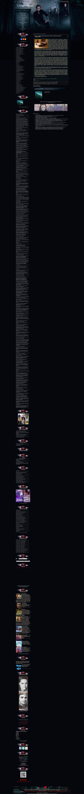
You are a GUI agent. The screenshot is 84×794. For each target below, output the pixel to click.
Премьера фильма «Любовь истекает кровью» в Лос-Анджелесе (21, 286)
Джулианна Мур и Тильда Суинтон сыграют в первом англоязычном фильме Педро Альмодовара (22, 344)
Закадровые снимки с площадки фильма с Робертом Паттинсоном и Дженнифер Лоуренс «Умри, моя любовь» (22, 227)
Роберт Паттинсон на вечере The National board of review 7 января (22, 175)
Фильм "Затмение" (19, 51)
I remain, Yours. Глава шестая (20, 543)
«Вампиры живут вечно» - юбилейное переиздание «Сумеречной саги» (21, 167)
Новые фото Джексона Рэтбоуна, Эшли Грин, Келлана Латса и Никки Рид (22, 238)
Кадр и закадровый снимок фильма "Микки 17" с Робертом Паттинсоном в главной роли (22, 198)
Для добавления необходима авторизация (23, 585)
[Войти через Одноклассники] (25, 39)
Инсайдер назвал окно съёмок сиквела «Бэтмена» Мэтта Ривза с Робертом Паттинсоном (22, 391)
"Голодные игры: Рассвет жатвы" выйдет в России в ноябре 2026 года (22, 126)
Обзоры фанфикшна (20, 59)
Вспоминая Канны (19, 243)
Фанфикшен (18, 57)
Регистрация (50, 102)
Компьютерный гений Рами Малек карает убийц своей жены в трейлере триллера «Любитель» (22, 184)
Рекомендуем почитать (20, 88)
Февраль (39, 33)
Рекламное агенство (20, 89)
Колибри (17, 527)
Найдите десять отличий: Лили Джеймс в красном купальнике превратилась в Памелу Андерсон (49, 128)
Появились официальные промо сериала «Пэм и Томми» (43, 121)
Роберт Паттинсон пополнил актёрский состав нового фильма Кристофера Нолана (22, 186)
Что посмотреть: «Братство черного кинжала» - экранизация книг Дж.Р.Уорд (21, 143)
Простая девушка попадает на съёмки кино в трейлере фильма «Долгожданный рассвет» (22, 333)
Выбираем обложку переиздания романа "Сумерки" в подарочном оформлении (22, 122)
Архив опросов (25, 740)
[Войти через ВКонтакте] (21, 39)
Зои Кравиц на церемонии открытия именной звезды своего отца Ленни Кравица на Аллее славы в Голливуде (22, 273)
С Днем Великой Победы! (20, 254)
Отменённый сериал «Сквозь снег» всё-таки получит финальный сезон (22, 270)
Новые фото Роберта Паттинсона (21, 212)
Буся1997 (24, 765)
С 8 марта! (17, 116)
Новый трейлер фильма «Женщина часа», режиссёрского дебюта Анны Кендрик (22, 209)
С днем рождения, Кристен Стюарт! (21, 266)
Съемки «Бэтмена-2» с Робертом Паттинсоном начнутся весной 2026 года (22, 145)
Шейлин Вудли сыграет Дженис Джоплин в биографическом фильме (22, 219)
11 (24, 721)
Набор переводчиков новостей (20, 435)
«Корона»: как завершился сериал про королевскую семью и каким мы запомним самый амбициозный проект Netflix (22, 406)
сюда (56, 83)
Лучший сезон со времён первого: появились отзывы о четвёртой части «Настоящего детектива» (21, 383)
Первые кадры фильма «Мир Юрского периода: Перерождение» (21, 217)
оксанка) (21, 765)
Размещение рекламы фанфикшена (23, 653)
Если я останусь (19, 75)
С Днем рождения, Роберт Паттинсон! (21, 158)
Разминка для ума (19, 86)
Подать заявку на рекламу (23, 503)
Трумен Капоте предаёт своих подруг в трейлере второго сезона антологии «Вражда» (22, 385)
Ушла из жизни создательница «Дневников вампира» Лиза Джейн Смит (22, 165)
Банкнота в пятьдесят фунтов (20, 517)
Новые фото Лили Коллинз (20, 196)
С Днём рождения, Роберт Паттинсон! (21, 253)
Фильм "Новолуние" (19, 50)
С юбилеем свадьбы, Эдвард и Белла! (47, 92)
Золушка (18, 72)
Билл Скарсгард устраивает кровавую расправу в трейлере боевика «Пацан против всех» (22, 302)
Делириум (18, 71)
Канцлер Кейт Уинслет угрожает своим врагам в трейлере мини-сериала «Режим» (22, 335)
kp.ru (46, 76)
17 (23, 722)
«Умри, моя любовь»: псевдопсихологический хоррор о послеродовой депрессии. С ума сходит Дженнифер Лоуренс (22, 151)
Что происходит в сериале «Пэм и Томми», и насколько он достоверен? (45, 118)
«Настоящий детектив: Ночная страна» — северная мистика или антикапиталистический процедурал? (22, 362)
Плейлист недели (19, 85)
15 (20, 722)
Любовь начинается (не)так (20, 522)
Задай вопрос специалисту (20, 459)
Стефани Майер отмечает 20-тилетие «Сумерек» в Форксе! (21, 128)
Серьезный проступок (19, 526)
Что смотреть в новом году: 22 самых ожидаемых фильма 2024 (21, 378)
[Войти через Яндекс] (23, 39)
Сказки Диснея (19, 76)
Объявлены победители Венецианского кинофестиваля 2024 (22, 221)
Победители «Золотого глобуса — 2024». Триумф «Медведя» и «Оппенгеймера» (22, 380)
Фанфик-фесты (18, 460)
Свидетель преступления (20, 513)
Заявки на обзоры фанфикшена (21, 481)
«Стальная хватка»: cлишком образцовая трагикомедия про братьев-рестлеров (22, 367)
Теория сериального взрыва (21, 87)
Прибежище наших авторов (20, 476)
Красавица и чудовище (20, 73)
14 (19, 722)
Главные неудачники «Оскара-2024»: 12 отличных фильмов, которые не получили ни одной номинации (22, 284)
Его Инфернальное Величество (20, 518)
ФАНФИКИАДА (18, 445)
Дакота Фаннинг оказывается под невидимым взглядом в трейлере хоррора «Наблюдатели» (22, 295)
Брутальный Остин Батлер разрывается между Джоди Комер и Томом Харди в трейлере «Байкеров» (22, 292)
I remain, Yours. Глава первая (20, 551)
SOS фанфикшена (19, 473)
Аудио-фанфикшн (19, 58)
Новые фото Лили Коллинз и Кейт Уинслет (22, 222)
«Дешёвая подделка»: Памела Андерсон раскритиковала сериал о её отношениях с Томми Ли (49, 129)
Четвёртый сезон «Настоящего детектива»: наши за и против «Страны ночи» (22, 297)
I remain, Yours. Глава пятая (20, 546)
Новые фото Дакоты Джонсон (20, 346)
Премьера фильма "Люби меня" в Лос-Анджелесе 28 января (22, 169)
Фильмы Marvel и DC (20, 77)
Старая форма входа (23, 41)
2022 (37, 33)
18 (24, 722)
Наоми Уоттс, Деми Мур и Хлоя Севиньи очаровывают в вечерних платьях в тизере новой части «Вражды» (22, 399)
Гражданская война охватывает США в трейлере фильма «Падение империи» (22, 342)
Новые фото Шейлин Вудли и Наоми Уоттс (22, 211)
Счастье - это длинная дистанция (21, 521)
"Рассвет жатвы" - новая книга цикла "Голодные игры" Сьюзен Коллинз (21, 163)
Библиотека (18, 61)
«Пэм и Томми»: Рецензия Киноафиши (41, 117)
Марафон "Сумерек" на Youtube (21, 129)
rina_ (19, 765)
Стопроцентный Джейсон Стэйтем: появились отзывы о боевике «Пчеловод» (22, 373)
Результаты (21, 740)
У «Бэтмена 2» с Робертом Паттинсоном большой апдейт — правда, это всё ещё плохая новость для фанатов (22, 230)
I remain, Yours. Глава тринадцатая (21, 539)
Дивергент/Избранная (20, 70)
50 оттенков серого (19, 74)
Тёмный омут (18, 530)
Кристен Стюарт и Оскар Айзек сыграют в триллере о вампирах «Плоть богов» (22, 259)
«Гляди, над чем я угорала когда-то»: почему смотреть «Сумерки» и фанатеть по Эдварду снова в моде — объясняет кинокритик (22, 141)
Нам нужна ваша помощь (20, 236)
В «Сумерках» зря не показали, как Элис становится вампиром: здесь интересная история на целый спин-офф (22, 134)
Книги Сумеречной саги (20, 48)
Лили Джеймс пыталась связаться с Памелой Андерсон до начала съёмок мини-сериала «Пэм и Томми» (50, 120)
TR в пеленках (19, 84)
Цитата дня (18, 82)
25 (24, 723)
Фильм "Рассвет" (19, 52)
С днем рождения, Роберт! (20, 115)
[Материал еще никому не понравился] (34, 80)
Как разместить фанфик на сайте (21, 472)
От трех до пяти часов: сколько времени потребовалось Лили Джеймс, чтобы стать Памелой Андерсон (50, 122)
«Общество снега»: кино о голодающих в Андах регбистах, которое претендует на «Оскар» (22, 365)
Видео (17, 62)
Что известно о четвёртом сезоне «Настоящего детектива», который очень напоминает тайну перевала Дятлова (22, 396)
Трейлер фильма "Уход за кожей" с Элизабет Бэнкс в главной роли (21, 234)
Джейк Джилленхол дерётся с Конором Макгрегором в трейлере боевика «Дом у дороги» (22, 349)
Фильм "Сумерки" (19, 49)
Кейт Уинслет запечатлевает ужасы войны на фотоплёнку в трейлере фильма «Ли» (22, 261)
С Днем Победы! (18, 159)
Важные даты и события (20, 60)
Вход (53, 102)
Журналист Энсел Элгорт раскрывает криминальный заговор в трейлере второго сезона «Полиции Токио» (22, 376)
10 (23, 721)
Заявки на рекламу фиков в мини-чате (23, 586)
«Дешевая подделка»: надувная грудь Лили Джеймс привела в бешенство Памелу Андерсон (48, 127)
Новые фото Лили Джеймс (20, 338)
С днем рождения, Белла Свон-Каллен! (22, 215)
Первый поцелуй (18, 514)
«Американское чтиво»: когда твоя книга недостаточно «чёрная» (22, 315)
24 (23, 723)
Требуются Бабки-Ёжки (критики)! (21, 434)
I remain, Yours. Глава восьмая (20, 542)
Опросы (18, 64)
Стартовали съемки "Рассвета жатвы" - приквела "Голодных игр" (22, 147)
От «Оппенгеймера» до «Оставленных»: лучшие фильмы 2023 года (22, 394)
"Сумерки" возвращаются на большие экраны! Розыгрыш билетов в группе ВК (21, 119)
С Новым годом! (18, 178)
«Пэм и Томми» (37, 114)
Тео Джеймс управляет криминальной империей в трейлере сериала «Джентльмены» (21, 304)
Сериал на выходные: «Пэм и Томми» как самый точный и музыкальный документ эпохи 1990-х (49, 115)
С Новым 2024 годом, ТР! (20, 389)
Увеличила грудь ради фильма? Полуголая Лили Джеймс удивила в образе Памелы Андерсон (49, 123)
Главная (34, 33)
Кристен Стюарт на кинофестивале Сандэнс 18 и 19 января (21, 359)
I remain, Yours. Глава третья (20, 547)
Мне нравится (37, 80)
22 (20, 723)
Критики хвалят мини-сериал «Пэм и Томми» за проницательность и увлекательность (48, 119)
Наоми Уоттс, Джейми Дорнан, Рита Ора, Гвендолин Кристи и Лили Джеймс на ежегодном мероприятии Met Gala (22, 257)
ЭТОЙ (24, 664)
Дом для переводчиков (19, 477)
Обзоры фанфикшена (19, 480)
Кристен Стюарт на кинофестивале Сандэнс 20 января (21, 355)
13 (27, 721)
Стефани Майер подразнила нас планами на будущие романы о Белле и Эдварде (22, 124)
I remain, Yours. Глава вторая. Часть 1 (21, 550)
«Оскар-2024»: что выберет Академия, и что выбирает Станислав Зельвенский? (22, 281)
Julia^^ (27, 765)
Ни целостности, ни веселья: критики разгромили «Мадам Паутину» (21, 325)
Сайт (17, 63)
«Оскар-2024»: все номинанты (20, 353)
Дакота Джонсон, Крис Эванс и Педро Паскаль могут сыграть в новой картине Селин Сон (22, 330)
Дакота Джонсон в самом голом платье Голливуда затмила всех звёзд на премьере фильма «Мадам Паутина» (22, 327)
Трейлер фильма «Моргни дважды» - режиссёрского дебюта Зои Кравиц (21, 263)
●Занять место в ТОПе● (23, 532)
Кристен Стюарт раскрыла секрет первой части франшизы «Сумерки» (22, 313)
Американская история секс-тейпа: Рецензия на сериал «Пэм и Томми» (45, 116)
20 (27, 722)
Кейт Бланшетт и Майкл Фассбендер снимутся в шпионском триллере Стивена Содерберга (22, 351)
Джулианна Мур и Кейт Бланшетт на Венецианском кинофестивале (21, 224)
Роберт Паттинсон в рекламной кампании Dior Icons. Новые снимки (22, 204)
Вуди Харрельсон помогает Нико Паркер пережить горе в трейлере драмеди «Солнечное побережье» (22, 357)
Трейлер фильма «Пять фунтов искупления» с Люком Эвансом (21, 245)
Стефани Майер (19, 47)
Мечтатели (17, 523)
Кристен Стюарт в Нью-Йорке (20, 276)
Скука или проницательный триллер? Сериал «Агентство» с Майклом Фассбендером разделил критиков (21, 189)
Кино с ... (18, 83)
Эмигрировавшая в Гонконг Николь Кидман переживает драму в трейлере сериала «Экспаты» (22, 402)
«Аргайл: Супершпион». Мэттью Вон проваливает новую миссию (21, 321)
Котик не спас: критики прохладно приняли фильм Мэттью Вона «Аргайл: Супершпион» (22, 340)
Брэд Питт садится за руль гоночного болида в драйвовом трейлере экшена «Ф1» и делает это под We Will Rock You (22, 232)
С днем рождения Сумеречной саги (21, 149)
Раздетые (17, 531)
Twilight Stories (18, 510)
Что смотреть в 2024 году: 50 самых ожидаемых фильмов (21, 387)
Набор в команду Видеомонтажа (21, 431)
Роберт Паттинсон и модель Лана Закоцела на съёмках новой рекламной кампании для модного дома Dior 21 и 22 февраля (22, 309)
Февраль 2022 (23, 718)
